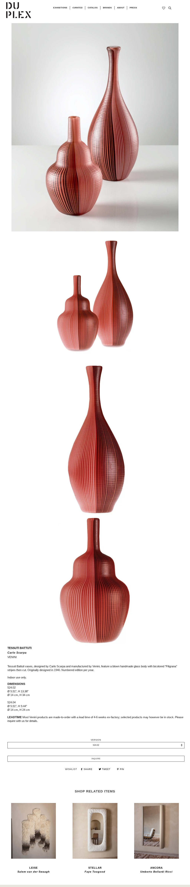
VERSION (96, 740)
